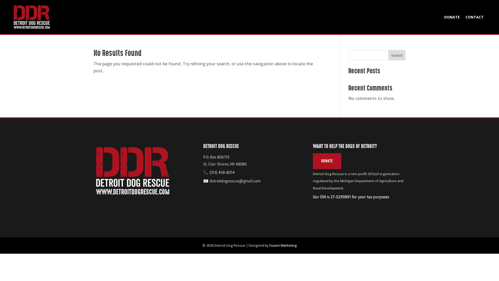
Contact (474, 17)
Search (397, 55)
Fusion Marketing (283, 245)
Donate (452, 17)
